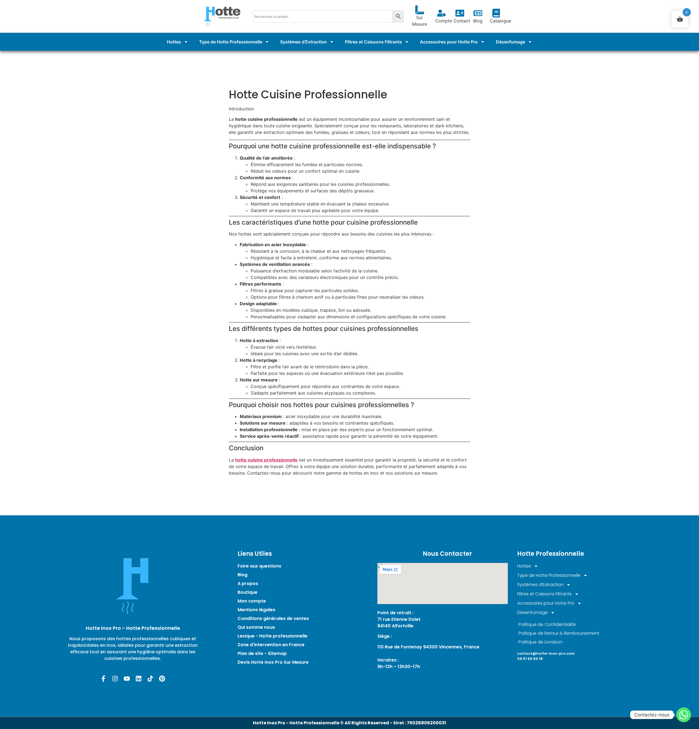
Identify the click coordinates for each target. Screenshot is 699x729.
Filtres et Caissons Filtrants (373, 42)
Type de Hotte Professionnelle (230, 42)
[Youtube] (127, 678)
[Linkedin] (138, 678)
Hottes (174, 42)
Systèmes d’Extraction (303, 42)
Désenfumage (510, 42)
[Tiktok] (150, 678)
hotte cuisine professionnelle (266, 460)
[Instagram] (115, 678)
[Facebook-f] (103, 678)
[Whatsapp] (683, 714)
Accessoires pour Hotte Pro (449, 42)
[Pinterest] (162, 678)
